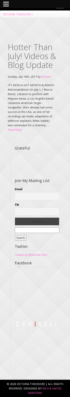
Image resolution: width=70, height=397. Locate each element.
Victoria (46, 76)
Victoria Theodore (17, 14)
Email (18, 189)
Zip (17, 204)
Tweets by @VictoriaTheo (31, 255)
